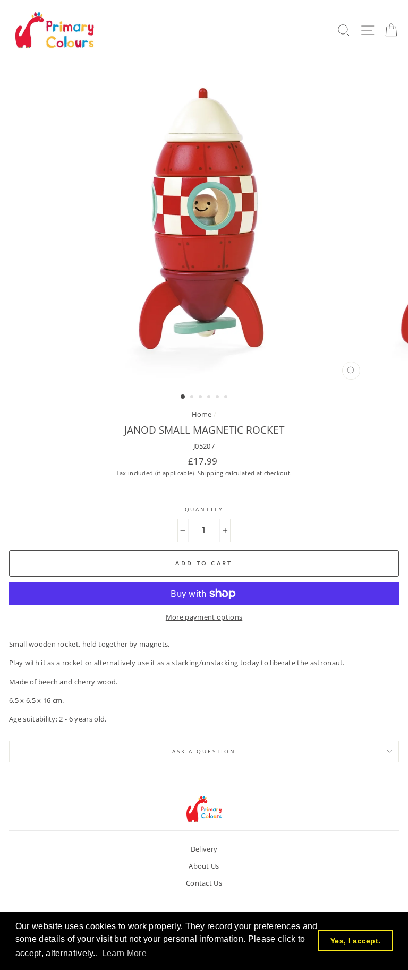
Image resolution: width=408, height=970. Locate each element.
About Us (204, 866)
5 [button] (218, 397)
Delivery (204, 849)
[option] (204, 223)
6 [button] (227, 397)
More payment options (204, 617)
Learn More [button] (124, 953)
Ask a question (204, 751)
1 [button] (183, 397)
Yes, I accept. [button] (355, 941)
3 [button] (201, 397)
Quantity (204, 509)
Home (202, 414)
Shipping (211, 473)
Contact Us (204, 883)
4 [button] (209, 397)
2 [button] (193, 397)
